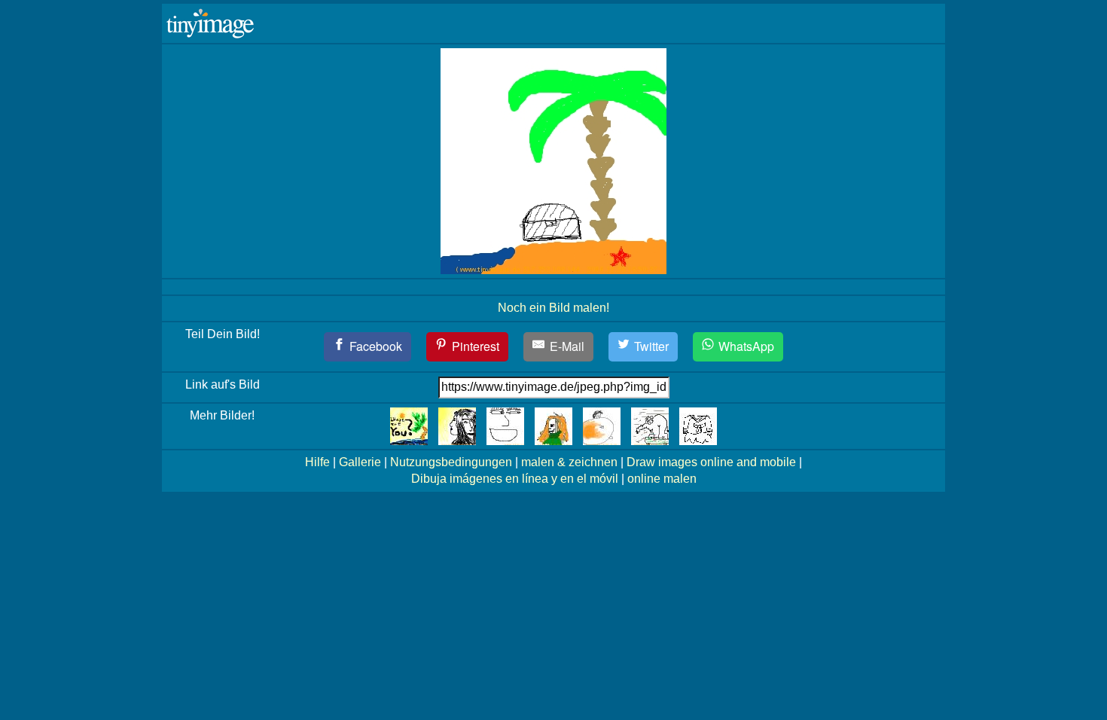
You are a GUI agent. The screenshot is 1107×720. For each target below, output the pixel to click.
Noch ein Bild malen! (553, 307)
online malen (662, 478)
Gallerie (360, 462)
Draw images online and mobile (711, 462)
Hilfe (317, 462)
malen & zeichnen (569, 462)
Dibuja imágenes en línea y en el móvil (514, 478)
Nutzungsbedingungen (451, 462)
